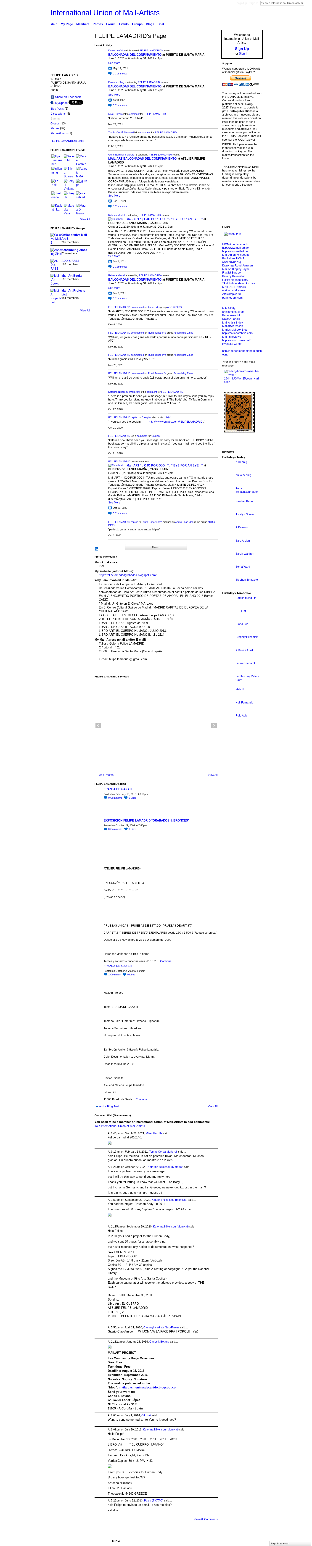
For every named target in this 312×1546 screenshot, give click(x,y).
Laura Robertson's (152, 522)
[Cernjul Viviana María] (69, 184)
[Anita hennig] (227, 483)
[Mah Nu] (227, 697)
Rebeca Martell (116, 215)
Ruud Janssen (84, 1540)
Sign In (253, 3)
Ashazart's (154, 307)
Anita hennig (243, 475)
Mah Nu (240, 689)
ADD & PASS (70, 261)
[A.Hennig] (227, 470)
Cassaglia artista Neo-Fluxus (161, 1327)
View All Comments (206, 1519)
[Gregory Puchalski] (227, 645)
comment (134, 114)
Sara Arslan (242, 540)
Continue (166, 961)
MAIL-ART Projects (234, 287)
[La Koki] (56, 184)
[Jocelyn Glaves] (227, 522)
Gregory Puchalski (246, 637)
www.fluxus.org (231, 262)
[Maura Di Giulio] (81, 209)
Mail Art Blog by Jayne (236, 269)
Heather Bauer (244, 501)
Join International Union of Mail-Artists (120, 1126)
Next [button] (214, 725)
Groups (55, 123)
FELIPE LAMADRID (155, 114)
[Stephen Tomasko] (227, 588)
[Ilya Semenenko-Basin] (56, 159)
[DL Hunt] (227, 619)
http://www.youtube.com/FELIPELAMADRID (176, 421)
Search (307, 3)
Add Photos (106, 775)
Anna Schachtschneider (246, 490)
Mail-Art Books (71, 275)
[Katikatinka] (56, 209)
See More (114, 63)
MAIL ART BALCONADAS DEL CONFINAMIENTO (142, 158)
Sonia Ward (242, 566)
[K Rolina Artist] (227, 658)
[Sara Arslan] (227, 549)
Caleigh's (147, 417)
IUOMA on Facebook (235, 244)
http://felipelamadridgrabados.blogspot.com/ (128, 575)
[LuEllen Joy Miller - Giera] (227, 684)
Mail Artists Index (232, 322)
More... (156, 547)
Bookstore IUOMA (233, 258)
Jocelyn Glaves (244, 514)
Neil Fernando (244, 702)
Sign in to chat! (280, 1543)
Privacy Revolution (234, 276)
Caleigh (155, 436)
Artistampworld (231, 294)
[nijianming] (56, 172)
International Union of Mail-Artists (105, 12)
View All (85, 219)
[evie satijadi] (81, 196)
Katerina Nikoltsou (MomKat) (124, 391)
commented (137, 307)
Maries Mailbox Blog (235, 329)
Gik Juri (146, 1415)
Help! (168, 417)
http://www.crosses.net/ (236, 340)
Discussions (58, 113)
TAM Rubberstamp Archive (238, 283)
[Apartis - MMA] (81, 172)
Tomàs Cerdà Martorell (121, 132)
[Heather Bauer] (227, 509)
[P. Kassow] (227, 535)
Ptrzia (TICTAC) (153, 1500)
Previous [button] (98, 725)
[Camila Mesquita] (227, 606)
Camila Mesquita (245, 598)
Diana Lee (242, 624)
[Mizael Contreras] (81, 159)
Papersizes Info (231, 315)
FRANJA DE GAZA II (118, 966)
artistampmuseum (233, 311)
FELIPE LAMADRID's (151, 50)
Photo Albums (59, 133)
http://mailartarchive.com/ (237, 333)
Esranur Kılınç (116, 82)
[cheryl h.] (69, 196)
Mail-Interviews (231, 336)
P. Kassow (241, 527)
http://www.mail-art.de (235, 247)
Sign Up (242, 3)
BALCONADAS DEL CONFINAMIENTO (134, 54)
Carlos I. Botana (159, 1341)
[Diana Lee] (227, 632)
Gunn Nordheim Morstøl (121, 154)
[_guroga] (81, 184)
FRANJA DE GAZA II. (118, 789)
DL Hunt (240, 611)
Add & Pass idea (184, 522)
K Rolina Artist (244, 650)
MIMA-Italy (228, 308)
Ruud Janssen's (157, 332)
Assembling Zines (74, 250)
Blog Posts (57, 108)
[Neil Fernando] (227, 711)
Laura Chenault (245, 663)
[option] (156, 725)
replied (134, 417)
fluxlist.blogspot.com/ (235, 280)
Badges (211, 1540)
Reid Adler (242, 715)
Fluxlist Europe (231, 272)
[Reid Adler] (227, 724)
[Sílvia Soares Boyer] (69, 172)
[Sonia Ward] (227, 575)
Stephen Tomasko (246, 579)
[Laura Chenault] (227, 671)
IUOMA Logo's (231, 319)
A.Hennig (241, 462)
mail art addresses (233, 290)
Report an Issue (229, 1540)
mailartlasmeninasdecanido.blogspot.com (148, 1387)
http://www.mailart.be (235, 251)
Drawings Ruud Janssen (237, 265)
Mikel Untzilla (115, 114)
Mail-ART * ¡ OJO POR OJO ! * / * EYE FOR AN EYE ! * (165, 219)
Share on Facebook (68, 97)
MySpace (61, 103)
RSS (97, 549)
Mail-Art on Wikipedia (235, 254)
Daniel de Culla (116, 50)
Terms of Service (252, 1540)
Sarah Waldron (244, 553)
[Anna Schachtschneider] (227, 496)
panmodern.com (232, 297)
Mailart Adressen (232, 326)
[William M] (69, 159)
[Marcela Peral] (69, 209)
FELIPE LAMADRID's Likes (67, 140)
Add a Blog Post (109, 1106)
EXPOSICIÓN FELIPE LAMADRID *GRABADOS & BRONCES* (146, 820)
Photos (54, 128)
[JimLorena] (56, 196)
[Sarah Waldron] (227, 562)
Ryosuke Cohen (232, 343)
